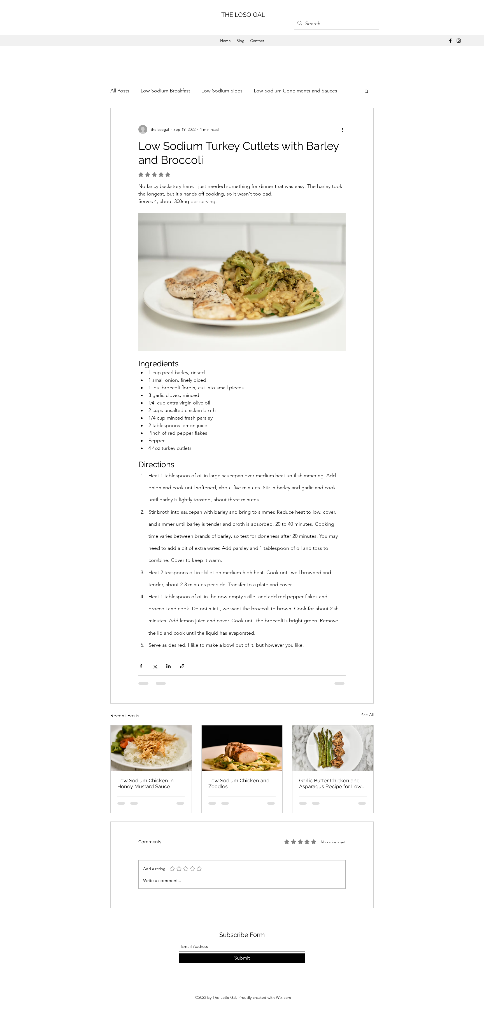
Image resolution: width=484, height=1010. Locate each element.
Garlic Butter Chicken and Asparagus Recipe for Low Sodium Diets (330, 783)
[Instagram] (459, 40)
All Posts (119, 91)
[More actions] (342, 129)
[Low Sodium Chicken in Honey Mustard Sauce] (151, 748)
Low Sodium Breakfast (165, 91)
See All (367, 714)
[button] (366, 91)
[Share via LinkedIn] (168, 666)
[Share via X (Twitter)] (154, 666)
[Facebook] (450, 40)
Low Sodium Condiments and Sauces (295, 91)
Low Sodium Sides (222, 91)
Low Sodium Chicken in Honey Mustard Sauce (145, 783)
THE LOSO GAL (243, 14)
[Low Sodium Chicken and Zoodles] (242, 748)
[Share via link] (182, 666)
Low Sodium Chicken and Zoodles (238, 783)
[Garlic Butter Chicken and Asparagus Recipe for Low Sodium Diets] (332, 748)
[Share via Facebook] (141, 666)
